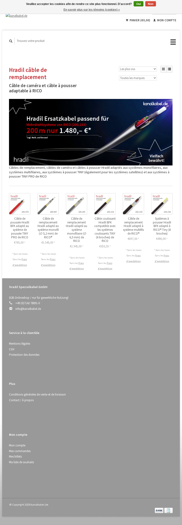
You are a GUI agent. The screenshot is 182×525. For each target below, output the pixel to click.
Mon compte (166, 20)
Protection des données (24, 355)
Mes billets (15, 456)
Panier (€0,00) (140, 20)
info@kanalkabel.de (28, 309)
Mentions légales (19, 344)
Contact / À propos (21, 400)
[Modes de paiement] (159, 510)
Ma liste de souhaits (21, 462)
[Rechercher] (10, 41)
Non (150, 4)
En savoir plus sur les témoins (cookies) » (92, 9)
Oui (138, 4)
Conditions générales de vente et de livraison (37, 394)
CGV (11, 349)
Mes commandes (20, 451)
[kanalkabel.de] (31, 15)
